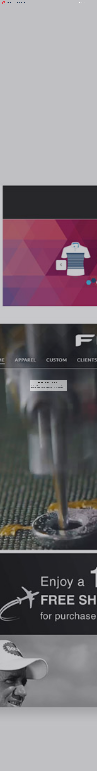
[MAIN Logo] (13, 2)
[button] (94, 3)
